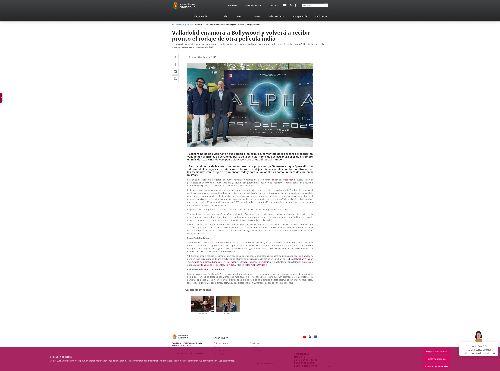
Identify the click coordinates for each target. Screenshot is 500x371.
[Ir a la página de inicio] (176, 6)
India (217, 274)
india (274, 179)
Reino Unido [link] (207, 264)
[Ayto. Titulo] (182, 336)
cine (206, 274)
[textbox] (313, 5)
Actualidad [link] (180, 24)
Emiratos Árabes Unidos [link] (254, 264)
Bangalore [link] (218, 261)
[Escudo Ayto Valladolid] (174, 336)
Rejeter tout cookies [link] (436, 358)
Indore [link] (206, 261)
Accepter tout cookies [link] (436, 351)
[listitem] (202, 17)
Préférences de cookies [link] (436, 366)
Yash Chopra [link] (215, 242)
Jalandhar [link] (300, 258)
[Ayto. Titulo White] (188, 6)
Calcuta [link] (244, 261)
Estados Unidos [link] (227, 264)
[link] (232, 5)
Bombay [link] (307, 255)
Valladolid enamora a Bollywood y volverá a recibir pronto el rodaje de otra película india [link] (227, 24)
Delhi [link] (289, 258)
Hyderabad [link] (232, 261)
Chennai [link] (255, 261)
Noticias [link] (190, 24)
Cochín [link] (266, 261)
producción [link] (288, 179)
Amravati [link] (195, 261)
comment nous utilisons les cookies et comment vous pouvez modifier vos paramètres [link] (192, 360)
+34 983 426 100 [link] (185, 345)
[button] (326, 5)
